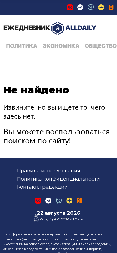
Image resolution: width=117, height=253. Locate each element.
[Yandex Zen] (101, 7)
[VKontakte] (70, 7)
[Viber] (91, 7)
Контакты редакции (42, 187)
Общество (101, 46)
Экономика (61, 46)
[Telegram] (80, 7)
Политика (21, 46)
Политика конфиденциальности (58, 179)
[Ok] (111, 7)
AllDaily (49, 28)
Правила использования (48, 171)
